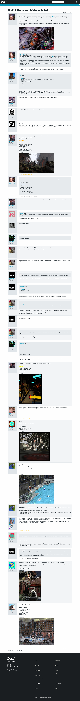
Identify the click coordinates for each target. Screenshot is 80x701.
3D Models (20, 1)
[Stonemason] (12, 275)
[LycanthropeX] (12, 238)
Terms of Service (46, 695)
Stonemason (11, 278)
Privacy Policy (52, 695)
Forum (36, 691)
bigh (10, 217)
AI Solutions (38, 1)
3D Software (14, 1)
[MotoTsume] (12, 138)
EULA (57, 695)
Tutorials (36, 663)
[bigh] (12, 214)
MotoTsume (11, 141)
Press (56, 668)
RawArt (22, 78)
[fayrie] (12, 410)
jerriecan (10, 115)
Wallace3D (11, 253)
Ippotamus (11, 427)
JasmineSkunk (12, 128)
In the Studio (37, 686)
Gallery (36, 688)
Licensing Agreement (39, 695)
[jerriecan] (12, 112)
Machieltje (11, 539)
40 (70, 12)
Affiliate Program (38, 670)
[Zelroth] (12, 76)
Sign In (9, 650)
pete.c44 (21, 237)
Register (14, 650)
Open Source (37, 675)
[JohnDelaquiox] (12, 565)
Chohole (10, 524)
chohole (21, 550)
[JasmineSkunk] (12, 124)
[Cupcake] (12, 607)
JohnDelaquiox (12, 568)
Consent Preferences (39, 678)
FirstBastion (11, 103)
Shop (9, 1)
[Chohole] (12, 521)
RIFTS (53, 16)
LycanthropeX (11, 241)
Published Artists (58, 691)
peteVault (11, 229)
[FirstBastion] (12, 100)
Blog (56, 663)
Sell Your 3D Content (39, 668)
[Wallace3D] (12, 250)
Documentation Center (39, 673)
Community (26, 1)
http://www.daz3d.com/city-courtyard (40, 468)
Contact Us (37, 660)
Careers (56, 670)
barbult (10, 470)
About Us (56, 665)
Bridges (56, 673)
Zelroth (10, 79)
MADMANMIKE (12, 21)
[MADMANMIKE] (12, 17)
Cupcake (10, 610)
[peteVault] (12, 226)
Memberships (32, 1)
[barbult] (12, 466)
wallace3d (21, 274)
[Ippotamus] (12, 424)
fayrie (10, 413)
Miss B (21, 75)
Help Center (37, 665)
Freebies (56, 688)
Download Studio (69, 1)
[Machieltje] (12, 536)
